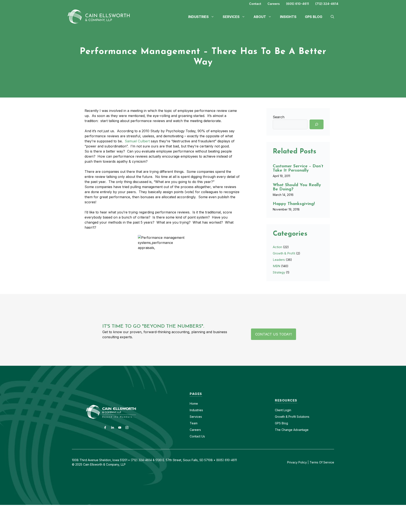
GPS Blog (313, 17)
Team (194, 423)
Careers (273, 3)
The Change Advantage (292, 430)
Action (277, 247)
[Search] (317, 124)
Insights (288, 17)
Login (287, 410)
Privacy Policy (297, 462)
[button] (332, 16)
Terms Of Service (322, 462)
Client (279, 410)
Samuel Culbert (137, 141)
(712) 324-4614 (326, 3)
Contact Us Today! (273, 334)
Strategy (279, 272)
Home (194, 403)
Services (196, 416)
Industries (196, 410)
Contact (255, 3)
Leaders (279, 260)
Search (278, 117)
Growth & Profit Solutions (292, 416)
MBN (276, 266)
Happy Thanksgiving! (294, 204)
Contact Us (197, 436)
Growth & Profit (284, 253)
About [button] (260, 17)
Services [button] (231, 17)
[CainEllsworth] (100, 16)
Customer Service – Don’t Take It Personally (298, 168)
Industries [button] (198, 17)
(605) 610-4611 (297, 3)
